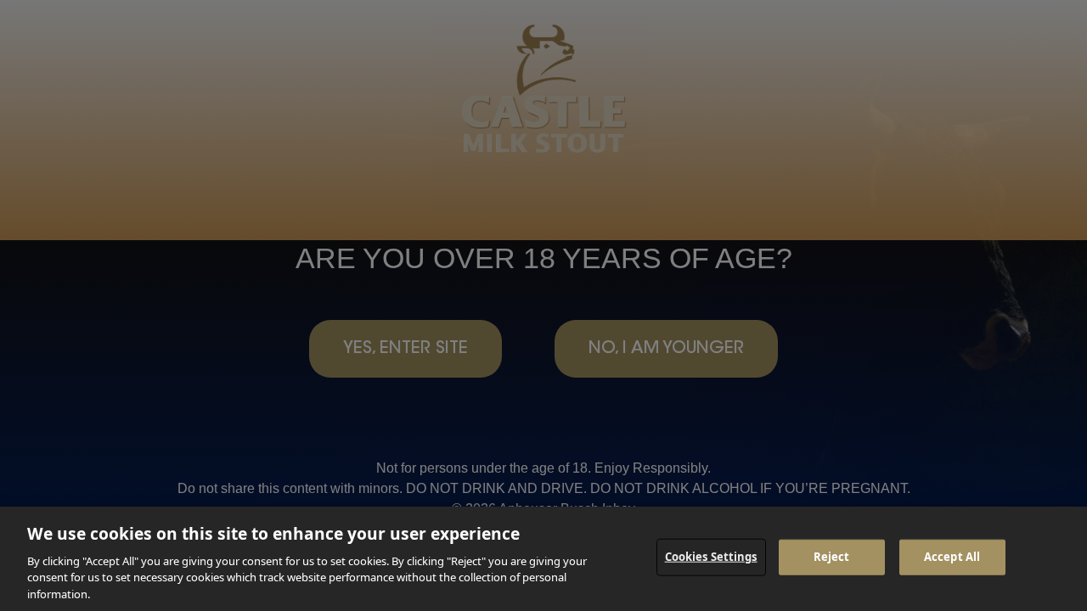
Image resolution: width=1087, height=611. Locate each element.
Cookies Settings (711, 556)
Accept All (952, 556)
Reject (832, 556)
